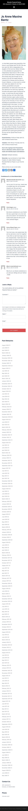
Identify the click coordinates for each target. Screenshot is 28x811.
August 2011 (5, 701)
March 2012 (5, 686)
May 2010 (4, 732)
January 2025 (5, 381)
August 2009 (5, 752)
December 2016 (6, 583)
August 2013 (5, 652)
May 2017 (4, 570)
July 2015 (4, 606)
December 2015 (6, 598)
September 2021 (6, 465)
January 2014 (5, 642)
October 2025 (5, 363)
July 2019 (4, 516)
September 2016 (6, 586)
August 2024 (5, 391)
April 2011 (4, 711)
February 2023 (6, 429)
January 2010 (5, 742)
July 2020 (4, 491)
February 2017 (5, 578)
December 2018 (6, 534)
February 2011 (5, 716)
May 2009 (4, 757)
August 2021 (5, 468)
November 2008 (6, 767)
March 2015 (5, 616)
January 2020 (5, 504)
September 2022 (6, 440)
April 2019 (4, 524)
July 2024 (4, 394)
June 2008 (5, 773)
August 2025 (5, 368)
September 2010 (6, 724)
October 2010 (5, 721)
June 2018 (4, 545)
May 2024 (4, 399)
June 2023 (5, 422)
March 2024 (5, 404)
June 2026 (5, 348)
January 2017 (5, 581)
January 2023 (5, 432)
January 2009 (5, 762)
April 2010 (4, 734)
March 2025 (5, 378)
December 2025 (6, 358)
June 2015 (4, 609)
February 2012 (5, 688)
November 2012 (6, 673)
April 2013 (4, 662)
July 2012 (4, 678)
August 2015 (5, 604)
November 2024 (6, 386)
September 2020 (6, 486)
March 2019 (5, 527)
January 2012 (5, 691)
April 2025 (4, 376)
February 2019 (5, 529)
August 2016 (5, 588)
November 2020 (6, 483)
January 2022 (5, 458)
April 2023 (4, 424)
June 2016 (4, 591)
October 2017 (5, 563)
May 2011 (4, 709)
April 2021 (4, 478)
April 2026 (4, 350)
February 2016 (5, 596)
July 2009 (4, 755)
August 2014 (5, 632)
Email (4, 321)
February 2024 (6, 406)
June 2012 (4, 680)
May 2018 (4, 547)
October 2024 (5, 388)
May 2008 (4, 775)
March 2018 (5, 552)
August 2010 (5, 727)
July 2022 (4, 445)
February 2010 (5, 739)
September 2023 (6, 417)
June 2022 (5, 447)
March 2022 (5, 452)
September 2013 (6, 650)
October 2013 (5, 647)
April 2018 (4, 550)
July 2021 (4, 470)
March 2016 (5, 593)
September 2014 (6, 629)
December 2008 (6, 765)
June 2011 (4, 706)
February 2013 (5, 665)
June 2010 (4, 729)
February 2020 (6, 501)
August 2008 (5, 770)
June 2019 (4, 519)
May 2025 (4, 373)
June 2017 (4, 568)
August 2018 (5, 542)
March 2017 (5, 575)
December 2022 (6, 435)
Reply (7, 202)
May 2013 (4, 660)
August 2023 (5, 419)
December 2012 (6, 670)
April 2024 (4, 401)
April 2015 (4, 614)
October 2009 (5, 747)
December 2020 (6, 481)
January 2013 (5, 668)
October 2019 (5, 511)
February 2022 (6, 455)
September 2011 (6, 698)
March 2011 (5, 714)
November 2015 (6, 601)
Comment (5, 294)
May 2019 (4, 522)
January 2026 (5, 355)
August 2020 (5, 488)
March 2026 (5, 353)
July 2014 (4, 634)
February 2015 (5, 619)
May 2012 (4, 683)
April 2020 (4, 496)
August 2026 (5, 345)
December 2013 (6, 645)
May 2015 (4, 611)
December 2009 (6, 744)
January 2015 (5, 622)
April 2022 (4, 450)
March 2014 (5, 639)
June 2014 (4, 637)
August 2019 (5, 514)
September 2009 (6, 750)
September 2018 (6, 540)
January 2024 (5, 409)
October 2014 (5, 627)
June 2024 (5, 396)
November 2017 (6, 560)
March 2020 (5, 499)
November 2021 (6, 463)
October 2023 (5, 414)
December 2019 (6, 506)
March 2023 (5, 427)
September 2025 (6, 365)
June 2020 (5, 493)
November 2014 (6, 624)
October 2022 (5, 437)
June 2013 (4, 657)
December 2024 (6, 383)
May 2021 (4, 476)
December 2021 (6, 460)
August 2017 (5, 565)
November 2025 (6, 360)
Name (4, 314)
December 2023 (6, 411)
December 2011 (6, 693)
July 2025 (4, 371)
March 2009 (5, 760)
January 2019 (5, 532)
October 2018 (5, 537)
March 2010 (5, 737)
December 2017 (6, 557)
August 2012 (5, 675)
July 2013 (4, 655)
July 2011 (4, 703)
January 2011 (5, 719)
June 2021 (4, 473)
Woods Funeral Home (14, 2)
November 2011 (6, 696)
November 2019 (6, 509)
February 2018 (5, 555)
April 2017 (4, 573)
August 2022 (5, 442)
